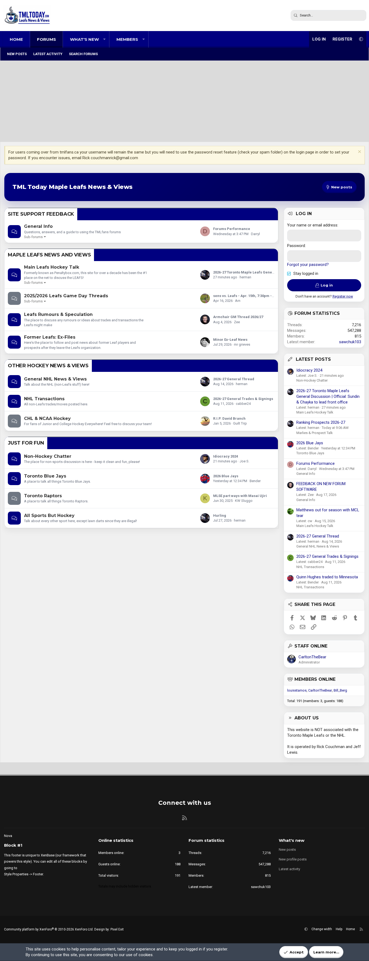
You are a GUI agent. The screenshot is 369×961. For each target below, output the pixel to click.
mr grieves (242, 344)
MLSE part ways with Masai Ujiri (240, 496)
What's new (84, 39)
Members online (315, 679)
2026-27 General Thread (233, 379)
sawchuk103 (350, 341)
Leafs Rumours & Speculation (58, 314)
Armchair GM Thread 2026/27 (238, 317)
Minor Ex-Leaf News (230, 340)
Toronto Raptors (43, 495)
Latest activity (47, 54)
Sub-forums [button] (33, 237)
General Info (38, 226)
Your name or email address (312, 225)
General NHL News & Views (55, 379)
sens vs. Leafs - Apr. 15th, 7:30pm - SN (245, 296)
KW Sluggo (244, 501)
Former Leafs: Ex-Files (49, 337)
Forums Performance (231, 229)
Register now (343, 296)
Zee (237, 322)
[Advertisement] (184, 101)
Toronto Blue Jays (45, 476)
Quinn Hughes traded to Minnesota (327, 577)
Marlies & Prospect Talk (314, 433)
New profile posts (293, 859)
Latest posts (313, 359)
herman (245, 277)
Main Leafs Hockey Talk (51, 267)
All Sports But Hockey (49, 515)
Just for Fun (26, 443)
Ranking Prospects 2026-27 (320, 422)
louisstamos (297, 690)
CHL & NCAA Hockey (47, 418)
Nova (8, 836)
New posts (17, 54)
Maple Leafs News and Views (49, 255)
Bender (255, 481)
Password (296, 245)
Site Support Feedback (41, 214)
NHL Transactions (44, 398)
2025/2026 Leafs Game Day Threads (66, 295)
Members (127, 39)
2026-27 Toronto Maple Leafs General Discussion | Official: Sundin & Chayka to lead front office (328, 396)
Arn (237, 301)
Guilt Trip (240, 423)
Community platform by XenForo (48, 929)
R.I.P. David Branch (229, 418)
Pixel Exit (117, 929)
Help (339, 929)
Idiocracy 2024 (225, 456)
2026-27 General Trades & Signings (243, 399)
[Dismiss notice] (359, 152)
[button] (104, 39)
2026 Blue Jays (225, 476)
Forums (46, 39)
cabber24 (243, 404)
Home (16, 39)
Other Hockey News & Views (48, 366)
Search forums (83, 54)
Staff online (310, 646)
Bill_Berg (340, 690)
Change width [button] (321, 929)
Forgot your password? (308, 264)
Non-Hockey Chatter (47, 456)
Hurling (219, 515)
